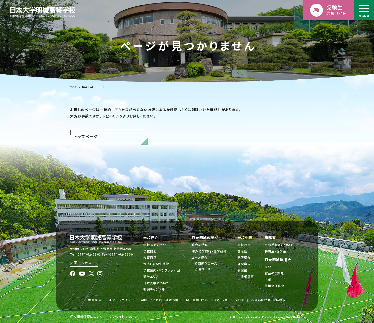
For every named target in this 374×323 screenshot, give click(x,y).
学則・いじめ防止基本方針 (160, 300)
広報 (268, 279)
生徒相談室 (245, 276)
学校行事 (244, 245)
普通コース (203, 269)
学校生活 (245, 237)
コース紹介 (200, 257)
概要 (268, 267)
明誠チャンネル (154, 289)
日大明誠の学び (205, 237)
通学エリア (151, 276)
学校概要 (150, 251)
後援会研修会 (275, 286)
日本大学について (156, 283)
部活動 (242, 251)
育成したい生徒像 (156, 264)
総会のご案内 (274, 273)
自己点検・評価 (197, 300)
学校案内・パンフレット (160, 270)
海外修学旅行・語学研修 (209, 251)
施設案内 (244, 264)
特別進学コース (206, 263)
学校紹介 (150, 237)
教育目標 (150, 257)
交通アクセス (81, 262)
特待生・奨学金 (276, 251)
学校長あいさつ (154, 245)
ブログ (239, 300)
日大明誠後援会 (278, 259)
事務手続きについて (279, 245)
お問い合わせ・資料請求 (268, 300)
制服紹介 (244, 257)
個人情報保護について (86, 316)
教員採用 (95, 300)
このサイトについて (123, 316)
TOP (73, 87)
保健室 (242, 270)
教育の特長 (200, 245)
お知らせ (221, 300)
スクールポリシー (121, 300)
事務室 (270, 237)
